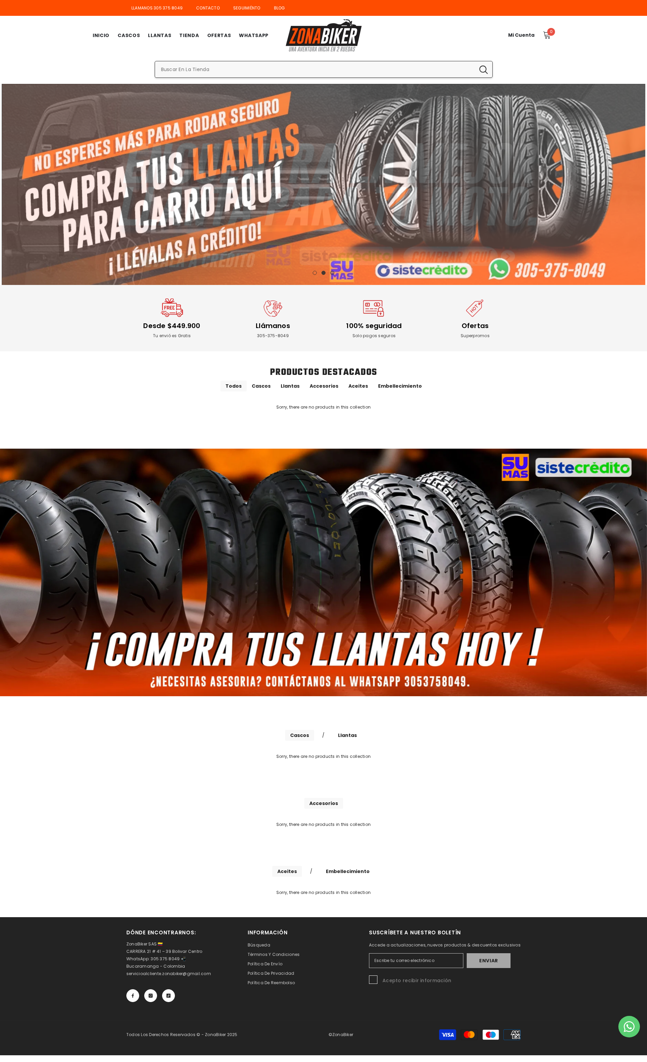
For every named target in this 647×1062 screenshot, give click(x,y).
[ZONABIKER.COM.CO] (323, 572)
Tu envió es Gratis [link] (172, 336)
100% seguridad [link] (374, 325)
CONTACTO (208, 8)
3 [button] (332, 273)
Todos (233, 386)
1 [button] (315, 273)
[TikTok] (168, 995)
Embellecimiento (400, 386)
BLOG (279, 8)
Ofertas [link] (475, 325)
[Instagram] (150, 995)
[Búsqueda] (324, 69)
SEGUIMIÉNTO (246, 8)
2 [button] (323, 273)
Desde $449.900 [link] (171, 325)
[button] (7, 184)
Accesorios (324, 386)
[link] (171, 308)
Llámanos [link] (273, 325)
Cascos (261, 386)
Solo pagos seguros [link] (374, 336)
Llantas (290, 386)
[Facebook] (132, 995)
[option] (323, 184)
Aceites (358, 386)
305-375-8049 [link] (273, 336)
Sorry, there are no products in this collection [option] (323, 407)
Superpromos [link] (475, 336)
